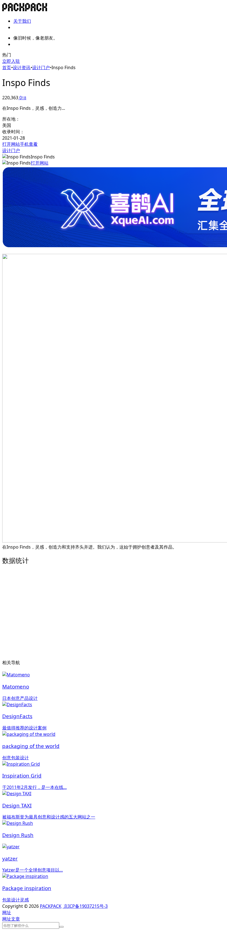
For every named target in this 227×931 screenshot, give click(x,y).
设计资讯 (21, 67)
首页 (6, 67)
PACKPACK (50, 906)
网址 (6, 919)
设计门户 (41, 67)
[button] (6, 912)
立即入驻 (11, 61)
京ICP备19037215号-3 (85, 906)
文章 (15, 919)
